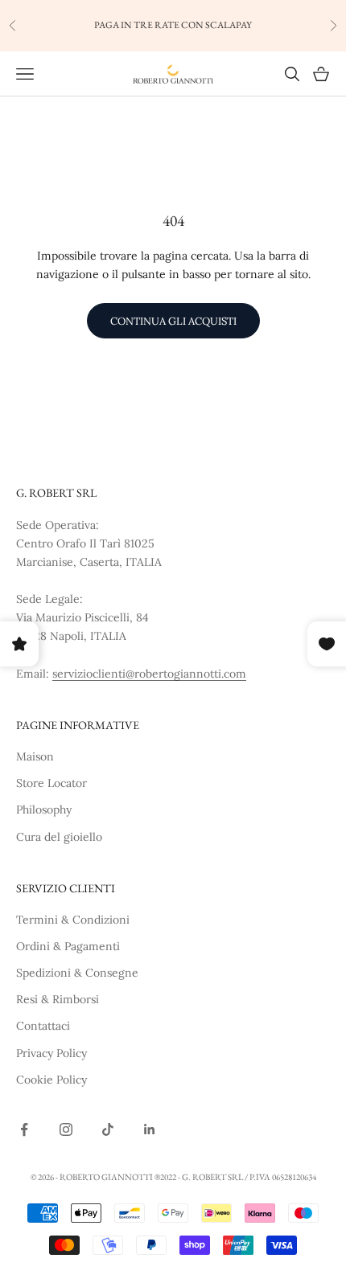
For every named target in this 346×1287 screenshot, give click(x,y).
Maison (35, 756)
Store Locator (51, 783)
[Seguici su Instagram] (66, 1129)
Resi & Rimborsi (57, 999)
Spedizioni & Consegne (77, 972)
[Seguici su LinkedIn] (150, 1129)
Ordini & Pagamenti (68, 946)
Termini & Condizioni (73, 919)
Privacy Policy (51, 1053)
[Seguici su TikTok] (108, 1129)
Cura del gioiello (59, 837)
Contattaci (43, 1026)
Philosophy (44, 809)
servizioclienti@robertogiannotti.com (149, 673)
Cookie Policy (51, 1079)
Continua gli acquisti (173, 321)
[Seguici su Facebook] (24, 1129)
